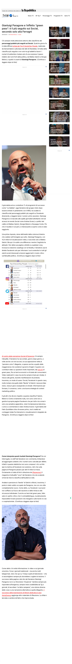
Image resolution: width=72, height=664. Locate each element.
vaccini (40, 370)
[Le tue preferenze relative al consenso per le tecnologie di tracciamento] (70, 498)
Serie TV (67, 15)
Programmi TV (58, 15)
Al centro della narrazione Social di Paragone (18, 356)
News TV (31, 15)
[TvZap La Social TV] (10, 16)
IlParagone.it (36, 472)
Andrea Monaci (13, 34)
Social (19, 34)
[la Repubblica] (29, 11)
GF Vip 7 (38, 15)
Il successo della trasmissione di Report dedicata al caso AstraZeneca (23, 592)
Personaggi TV (47, 15)
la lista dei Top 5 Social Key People (25, 46)
